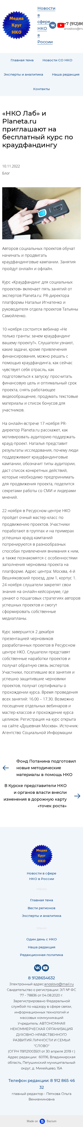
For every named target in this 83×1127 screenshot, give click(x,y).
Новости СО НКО (57, 60)
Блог (6, 173)
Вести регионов (41, 908)
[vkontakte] (52, 25)
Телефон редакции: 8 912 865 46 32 (41, 1084)
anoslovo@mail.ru (59, 984)
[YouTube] (45, 967)
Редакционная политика (41, 955)
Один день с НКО (41, 939)
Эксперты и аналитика (23, 74)
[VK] (37, 967)
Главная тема (22, 60)
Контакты (41, 89)
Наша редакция (65, 74)
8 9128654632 (41, 978)
